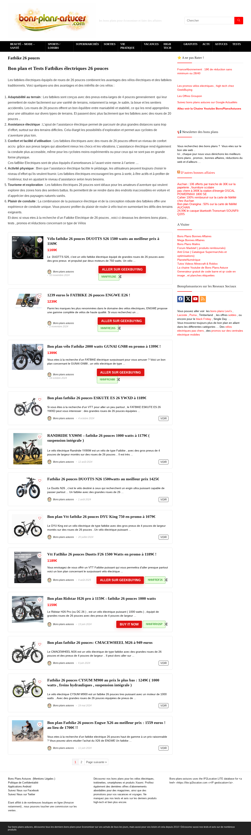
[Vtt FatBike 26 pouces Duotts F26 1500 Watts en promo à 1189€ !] (27, 553)
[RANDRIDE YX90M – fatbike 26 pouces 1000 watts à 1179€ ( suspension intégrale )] (27, 434)
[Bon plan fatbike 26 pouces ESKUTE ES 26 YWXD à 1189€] (27, 397)
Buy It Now (129, 624)
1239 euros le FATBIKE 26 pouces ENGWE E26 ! (88, 295)
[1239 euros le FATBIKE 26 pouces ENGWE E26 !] (27, 294)
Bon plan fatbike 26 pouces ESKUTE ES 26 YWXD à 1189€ (96, 398)
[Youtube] (195, 299)
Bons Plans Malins (188, 244)
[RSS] (203, 299)
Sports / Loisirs (54, 46)
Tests (236, 44)
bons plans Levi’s (221, 311)
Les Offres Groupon (190, 96)
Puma (193, 315)
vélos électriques (144, 778)
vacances (122, 794)
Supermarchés (87, 44)
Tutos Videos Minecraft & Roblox (197, 263)
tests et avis (122, 798)
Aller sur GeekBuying (122, 269)
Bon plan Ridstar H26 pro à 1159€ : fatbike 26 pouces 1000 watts (101, 598)
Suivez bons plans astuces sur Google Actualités (207, 102)
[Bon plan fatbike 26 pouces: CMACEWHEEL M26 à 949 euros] (27, 641)
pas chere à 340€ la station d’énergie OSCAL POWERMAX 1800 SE (206, 192)
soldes (232, 315)
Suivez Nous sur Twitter (21, 794)
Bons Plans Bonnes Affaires (194, 236)
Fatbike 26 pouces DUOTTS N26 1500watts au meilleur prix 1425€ (103, 479)
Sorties (109, 44)
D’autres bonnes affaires (198, 173)
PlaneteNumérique (188, 259)
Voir (163, 418)
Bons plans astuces (63, 271)
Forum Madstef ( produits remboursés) (201, 248)
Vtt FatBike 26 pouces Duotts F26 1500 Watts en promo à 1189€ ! (101, 554)
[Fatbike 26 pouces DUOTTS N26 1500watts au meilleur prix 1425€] (27, 478)
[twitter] (188, 299)
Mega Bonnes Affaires (191, 240)
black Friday (203, 318)
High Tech (167, 46)
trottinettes (100, 782)
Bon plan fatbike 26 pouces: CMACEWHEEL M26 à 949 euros (100, 642)
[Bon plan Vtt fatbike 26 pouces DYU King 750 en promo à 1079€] (27, 515)
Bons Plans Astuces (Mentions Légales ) (31, 778)
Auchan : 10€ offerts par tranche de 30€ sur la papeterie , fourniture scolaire (206, 185)
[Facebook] (180, 299)
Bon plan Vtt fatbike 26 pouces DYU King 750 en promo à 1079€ (101, 517)
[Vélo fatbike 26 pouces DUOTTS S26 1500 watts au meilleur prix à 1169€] (27, 238)
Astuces (221, 44)
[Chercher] (238, 20)
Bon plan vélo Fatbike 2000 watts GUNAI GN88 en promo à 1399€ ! (104, 346)
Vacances (151, 44)
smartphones (114, 782)
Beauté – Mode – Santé (22, 46)
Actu (206, 44)
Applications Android (19, 786)
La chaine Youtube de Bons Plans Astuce (202, 267)
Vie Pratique (127, 46)
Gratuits (190, 44)
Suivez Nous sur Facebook (23, 790)
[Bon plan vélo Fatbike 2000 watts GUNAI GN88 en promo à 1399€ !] (27, 345)
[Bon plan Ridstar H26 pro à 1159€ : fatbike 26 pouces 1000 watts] (27, 597)
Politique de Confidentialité (23, 782)
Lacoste (182, 315)
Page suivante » (96, 762)
